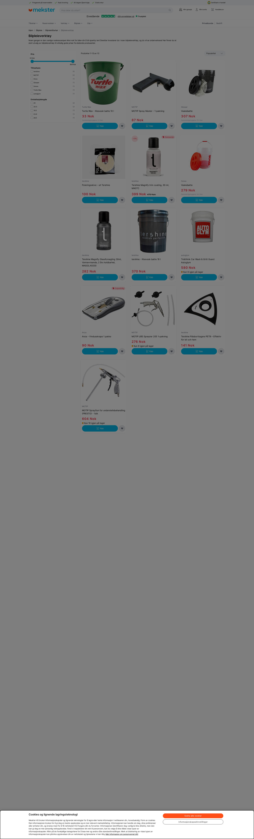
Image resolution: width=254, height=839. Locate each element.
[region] (127, 824)
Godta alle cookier (193, 816)
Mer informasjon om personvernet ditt (122, 834)
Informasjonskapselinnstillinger (193, 822)
